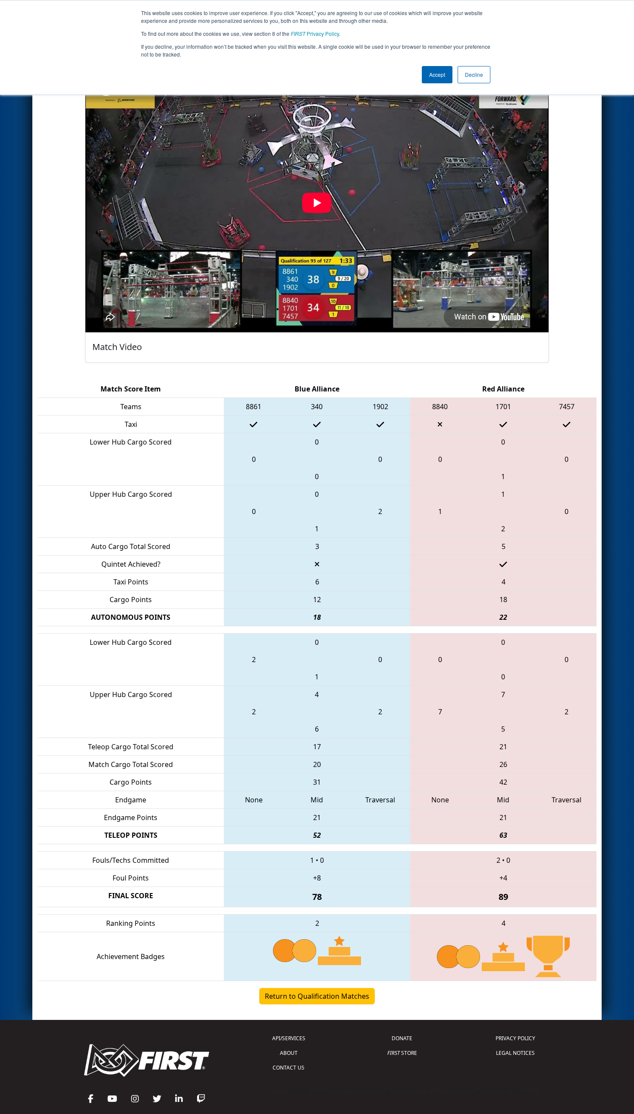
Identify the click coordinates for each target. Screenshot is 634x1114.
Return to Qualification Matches (317, 996)
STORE (402, 1053)
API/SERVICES (288, 1038)
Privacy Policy (315, 33)
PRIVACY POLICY (515, 1038)
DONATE (402, 1038)
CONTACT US (288, 1067)
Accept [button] (437, 74)
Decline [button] (474, 74)
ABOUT (289, 1053)
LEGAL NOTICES (515, 1053)
